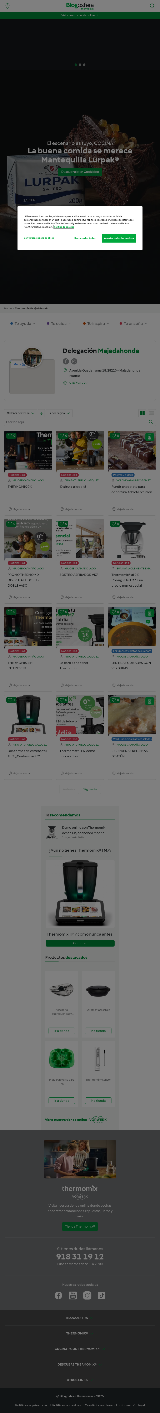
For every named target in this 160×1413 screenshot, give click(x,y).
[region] (80, 228)
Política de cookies (64, 226)
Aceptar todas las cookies (119, 238)
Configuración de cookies (39, 237)
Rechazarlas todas (85, 238)
